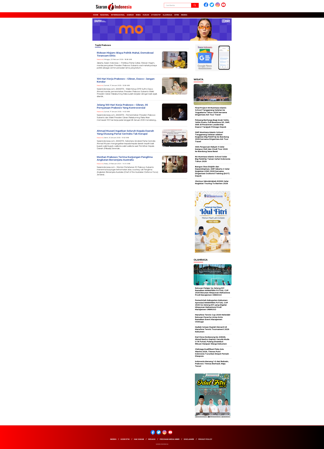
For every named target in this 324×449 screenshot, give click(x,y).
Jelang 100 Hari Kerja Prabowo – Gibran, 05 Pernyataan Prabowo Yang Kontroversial (122, 106)
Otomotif (156, 15)
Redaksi (151, 439)
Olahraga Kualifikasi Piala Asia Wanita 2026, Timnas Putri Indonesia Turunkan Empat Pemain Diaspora (212, 352)
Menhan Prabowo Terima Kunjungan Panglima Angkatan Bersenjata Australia (125, 158)
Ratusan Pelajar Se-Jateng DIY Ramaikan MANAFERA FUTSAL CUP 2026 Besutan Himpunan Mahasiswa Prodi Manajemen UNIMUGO (212, 291)
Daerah (130, 15)
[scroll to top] (312, 445)
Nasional (104, 15)
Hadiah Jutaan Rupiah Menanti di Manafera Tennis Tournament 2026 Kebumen (212, 329)
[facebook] (206, 6)
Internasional (118, 15)
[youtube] (224, 6)
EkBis (138, 15)
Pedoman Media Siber (169, 439)
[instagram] (218, 6)
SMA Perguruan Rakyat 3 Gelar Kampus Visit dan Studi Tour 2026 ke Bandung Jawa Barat (211, 149)
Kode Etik (125, 439)
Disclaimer (189, 439)
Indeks (184, 15)
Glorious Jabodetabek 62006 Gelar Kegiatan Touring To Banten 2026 (212, 182)
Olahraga (167, 15)
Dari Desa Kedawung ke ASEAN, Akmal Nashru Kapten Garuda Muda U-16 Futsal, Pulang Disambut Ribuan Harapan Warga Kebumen (212, 340)
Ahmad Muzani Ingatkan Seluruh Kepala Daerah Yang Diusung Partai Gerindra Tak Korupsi (125, 132)
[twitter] (212, 6)
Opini (176, 15)
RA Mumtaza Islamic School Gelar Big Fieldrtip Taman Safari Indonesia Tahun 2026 (212, 159)
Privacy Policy (205, 439)
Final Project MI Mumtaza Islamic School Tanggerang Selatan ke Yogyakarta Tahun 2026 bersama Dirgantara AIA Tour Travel (211, 111)
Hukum (146, 15)
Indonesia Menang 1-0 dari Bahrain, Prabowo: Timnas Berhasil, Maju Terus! (212, 363)
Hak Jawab (139, 439)
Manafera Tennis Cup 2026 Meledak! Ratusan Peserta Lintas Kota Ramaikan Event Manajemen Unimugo (212, 318)
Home (95, 15)
